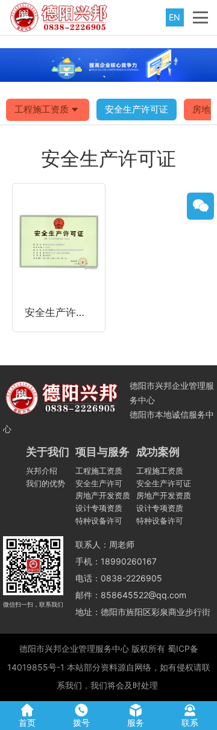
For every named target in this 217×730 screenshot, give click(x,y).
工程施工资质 (41, 109)
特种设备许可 (98, 520)
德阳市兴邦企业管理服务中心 (74, 648)
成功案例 (158, 451)
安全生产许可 (98, 483)
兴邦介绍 (41, 470)
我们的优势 (45, 483)
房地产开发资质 (102, 495)
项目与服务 (102, 451)
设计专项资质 (98, 508)
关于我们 (47, 451)
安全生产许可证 (136, 109)
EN (174, 17)
